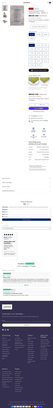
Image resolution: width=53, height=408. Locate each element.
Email (3, 320)
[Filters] (3, 228)
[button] (26, 207)
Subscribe (26, 325)
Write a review (26, 219)
